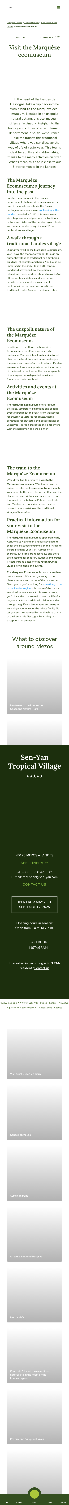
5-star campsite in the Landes (34, 167)
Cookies (58, 1007)
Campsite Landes (14, 22)
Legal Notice (45, 1007)
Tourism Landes (31, 22)
